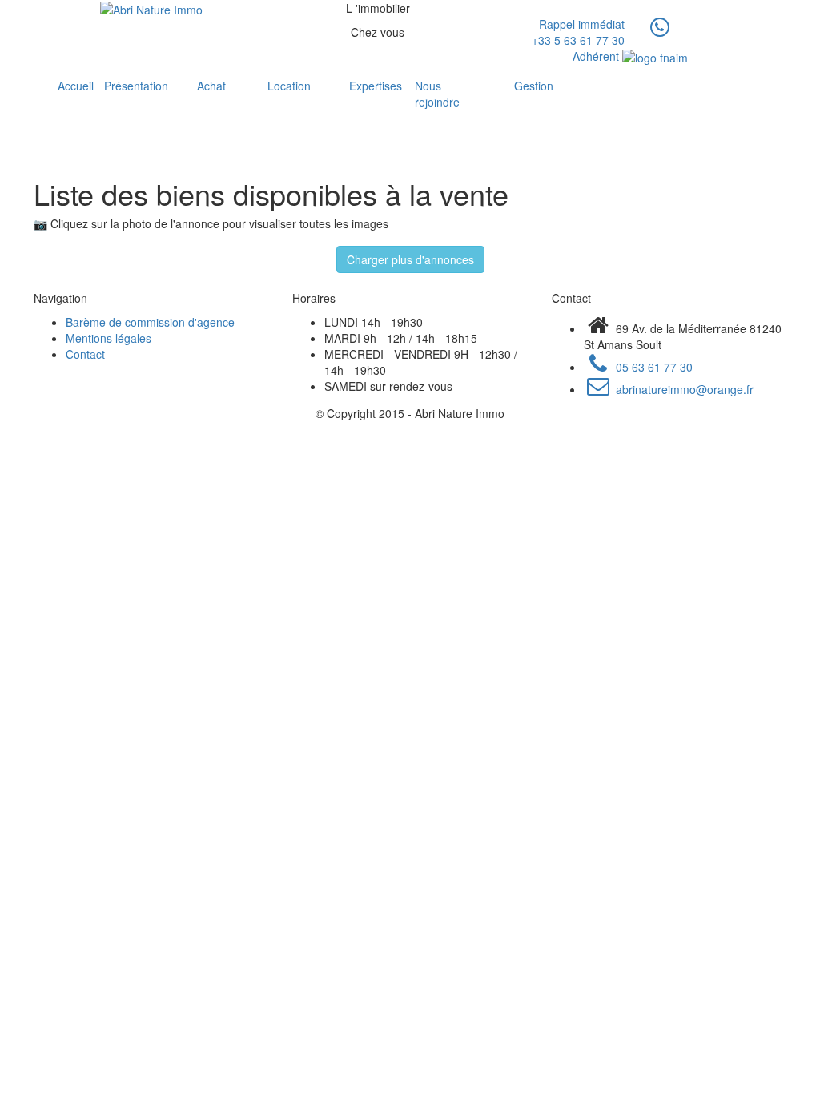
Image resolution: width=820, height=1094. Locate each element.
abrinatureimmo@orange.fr (683, 389)
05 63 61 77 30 (653, 367)
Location (284, 86)
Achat (211, 86)
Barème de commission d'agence (150, 322)
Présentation (132, 86)
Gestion (529, 86)
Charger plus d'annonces (410, 259)
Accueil (64, 86)
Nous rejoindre (437, 94)
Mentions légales (108, 338)
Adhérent (597, 56)
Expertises (364, 86)
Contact (85, 354)
